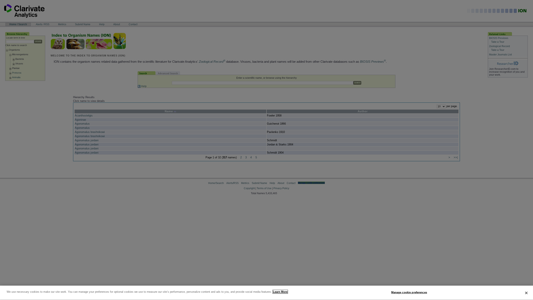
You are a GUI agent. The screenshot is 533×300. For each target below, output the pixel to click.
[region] (266, 293)
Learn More (280, 291)
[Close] (526, 293)
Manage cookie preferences (409, 292)
